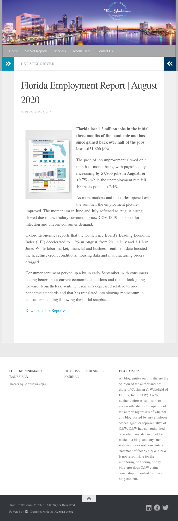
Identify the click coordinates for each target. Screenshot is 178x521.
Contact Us (105, 50)
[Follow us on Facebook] (157, 508)
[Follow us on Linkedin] (149, 508)
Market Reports (36, 50)
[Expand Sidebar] (8, 64)
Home (13, 50)
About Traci (81, 50)
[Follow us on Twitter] (165, 508)
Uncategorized (37, 63)
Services (60, 50)
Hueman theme (63, 511)
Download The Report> (45, 310)
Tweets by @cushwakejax (28, 383)
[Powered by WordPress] (26, 511)
